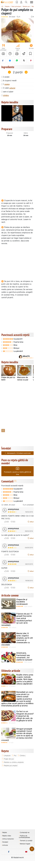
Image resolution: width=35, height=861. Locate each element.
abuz (32, 522)
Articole (5, 845)
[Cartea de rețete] (17, 2)
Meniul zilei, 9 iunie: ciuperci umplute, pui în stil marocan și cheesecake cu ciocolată (17, 639)
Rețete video (6, 836)
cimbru (6, 95)
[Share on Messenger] (10, 60)
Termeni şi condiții (26, 840)
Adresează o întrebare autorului (18, 453)
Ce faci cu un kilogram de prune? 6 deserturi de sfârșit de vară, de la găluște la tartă (25, 716)
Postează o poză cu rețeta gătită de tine (17, 473)
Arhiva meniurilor (8, 839)
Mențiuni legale (25, 844)
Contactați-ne (24, 832)
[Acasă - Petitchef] (2, 6)
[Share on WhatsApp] (17, 60)
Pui (15, 755)
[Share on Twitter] (24, 60)
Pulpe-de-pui (9, 759)
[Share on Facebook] (3, 60)
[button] (3, 30)
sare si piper (8, 92)
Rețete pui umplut (10, 765)
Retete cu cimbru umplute (14, 762)
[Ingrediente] (3, 430)
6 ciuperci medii (10, 80)
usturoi (12, 88)
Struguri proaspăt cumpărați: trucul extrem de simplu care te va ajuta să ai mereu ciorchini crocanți (17, 734)
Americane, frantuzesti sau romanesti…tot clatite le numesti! (24, 656)
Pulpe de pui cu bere (8, 378)
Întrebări (5, 842)
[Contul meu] (21, 2)
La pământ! (18, 351)
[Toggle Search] (26, 2)
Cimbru (22, 755)
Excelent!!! (18, 339)
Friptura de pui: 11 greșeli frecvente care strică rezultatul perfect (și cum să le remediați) (16, 619)
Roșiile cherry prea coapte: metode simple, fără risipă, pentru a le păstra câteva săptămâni (24, 679)
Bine (15, 345)
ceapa (7, 84)
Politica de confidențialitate (24, 836)
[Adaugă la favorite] (30, 54)
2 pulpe (6, 77)
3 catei (9, 88)
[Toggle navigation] (31, 2)
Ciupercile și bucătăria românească (21, 601)
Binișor (16, 348)
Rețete (4, 832)
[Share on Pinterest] (31, 60)
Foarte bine (18, 342)
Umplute (7, 755)
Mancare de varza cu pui (22, 378)
